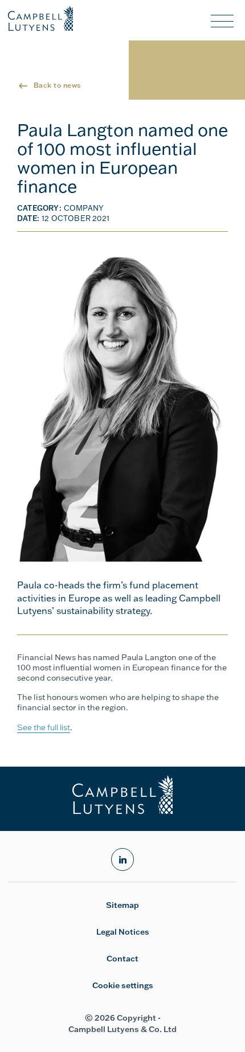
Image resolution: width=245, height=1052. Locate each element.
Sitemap (122, 905)
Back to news (57, 85)
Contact (122, 958)
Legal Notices (122, 932)
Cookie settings (122, 985)
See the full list (43, 727)
